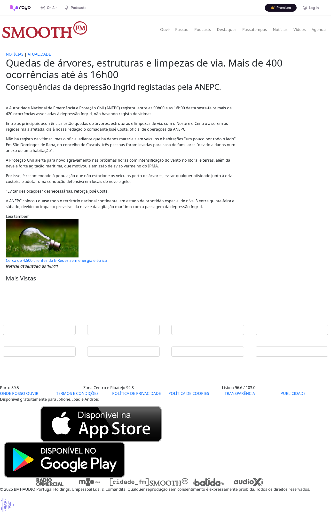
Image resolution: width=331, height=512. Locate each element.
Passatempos (254, 29)
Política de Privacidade (136, 393)
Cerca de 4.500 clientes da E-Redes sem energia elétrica (56, 260)
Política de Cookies (188, 393)
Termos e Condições (77, 393)
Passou (182, 29)
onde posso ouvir (19, 393)
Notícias (280, 29)
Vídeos (299, 29)
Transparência (240, 393)
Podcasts (202, 29)
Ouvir (165, 29)
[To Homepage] (20, 8)
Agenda (319, 29)
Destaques (226, 29)
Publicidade (293, 393)
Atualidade (39, 54)
